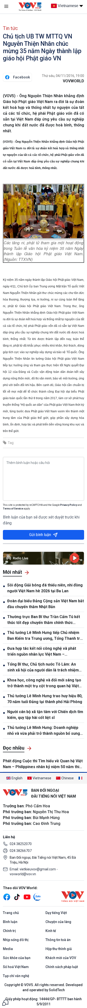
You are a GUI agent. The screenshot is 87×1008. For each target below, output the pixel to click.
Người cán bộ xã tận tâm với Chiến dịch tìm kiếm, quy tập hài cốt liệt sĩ (45, 714)
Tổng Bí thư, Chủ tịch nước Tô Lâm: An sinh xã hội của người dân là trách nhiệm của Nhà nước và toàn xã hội (43, 667)
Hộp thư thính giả (58, 949)
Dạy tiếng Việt (56, 913)
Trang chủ (11, 913)
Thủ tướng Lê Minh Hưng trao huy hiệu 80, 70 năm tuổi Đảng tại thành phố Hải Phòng (44, 699)
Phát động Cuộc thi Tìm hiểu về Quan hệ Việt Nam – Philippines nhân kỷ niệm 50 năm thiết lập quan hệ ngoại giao (43, 764)
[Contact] (5, 1002)
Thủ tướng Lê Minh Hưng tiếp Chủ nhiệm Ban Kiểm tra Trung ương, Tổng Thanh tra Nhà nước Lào (44, 635)
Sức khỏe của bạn (16, 958)
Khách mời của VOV (60, 958)
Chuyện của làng (58, 922)
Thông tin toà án (58, 940)
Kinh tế (50, 931)
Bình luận (10, 922)
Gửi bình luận (40, 534)
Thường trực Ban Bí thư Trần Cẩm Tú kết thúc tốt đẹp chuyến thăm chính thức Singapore (43, 620)
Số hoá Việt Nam (16, 967)
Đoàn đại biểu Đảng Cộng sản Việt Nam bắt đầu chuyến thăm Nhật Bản (45, 604)
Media (8, 949)
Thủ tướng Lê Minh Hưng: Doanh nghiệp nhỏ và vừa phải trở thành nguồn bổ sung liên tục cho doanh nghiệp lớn (43, 730)
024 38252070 (21, 844)
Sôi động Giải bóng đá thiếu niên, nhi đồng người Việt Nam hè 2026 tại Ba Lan (45, 588)
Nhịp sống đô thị (16, 940)
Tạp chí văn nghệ (16, 976)
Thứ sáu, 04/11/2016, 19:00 (63, 76)
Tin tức (10, 28)
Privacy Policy (68, 505)
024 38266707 (21, 851)
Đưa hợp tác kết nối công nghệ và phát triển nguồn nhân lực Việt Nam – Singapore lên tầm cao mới (41, 651)
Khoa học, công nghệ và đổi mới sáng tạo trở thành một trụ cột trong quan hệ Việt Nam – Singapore (44, 683)
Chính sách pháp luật (61, 967)
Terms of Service (13, 508)
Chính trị (9, 931)
